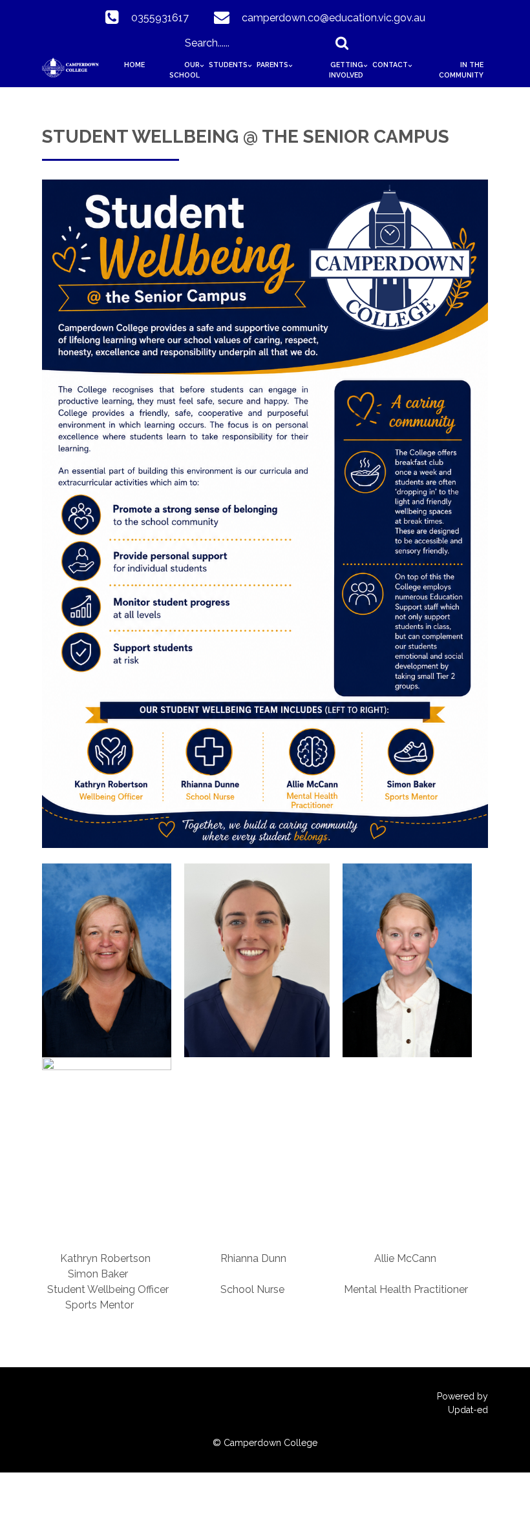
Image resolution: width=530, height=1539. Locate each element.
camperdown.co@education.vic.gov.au (333, 18)
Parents (272, 64)
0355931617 (160, 18)
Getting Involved (346, 70)
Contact (390, 64)
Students (228, 64)
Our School (184, 70)
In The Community (461, 70)
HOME (134, 64)
